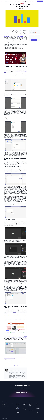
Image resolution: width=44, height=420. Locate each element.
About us (37, 403)
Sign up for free (20, 392)
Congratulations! (32, 31)
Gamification (17, 404)
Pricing (36, 404)
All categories (7, 1)
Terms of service (38, 408)
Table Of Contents (31, 30)
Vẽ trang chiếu (24, 337)
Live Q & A (17, 408)
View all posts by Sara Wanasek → (13, 377)
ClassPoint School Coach (32, 406)
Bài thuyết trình (31, 1)
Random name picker (18, 412)
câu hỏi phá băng (17, 71)
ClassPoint (14, 312)
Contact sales (25, 392)
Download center (24, 403)
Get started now (40, 1)
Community (30, 403)
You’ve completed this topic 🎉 (33, 32)
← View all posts (15, 365)
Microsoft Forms (6, 36)
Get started (24, 404)
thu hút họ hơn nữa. (23, 34)
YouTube (23, 408)
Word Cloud (12, 337)
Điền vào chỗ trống (18, 337)
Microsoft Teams (20, 36)
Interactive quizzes (18, 403)
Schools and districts (25, 409)
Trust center (37, 412)
